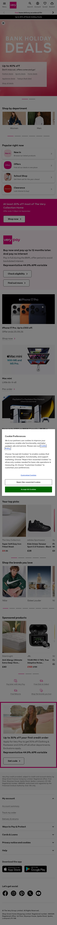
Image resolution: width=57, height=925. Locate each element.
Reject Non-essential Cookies (29, 482)
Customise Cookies (28, 475)
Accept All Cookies (28, 489)
